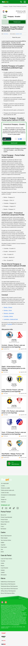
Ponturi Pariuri (4, 519)
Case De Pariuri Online (6, 558)
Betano (2, 565)
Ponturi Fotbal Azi (5, 521)
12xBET (3, 572)
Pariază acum (17, 21)
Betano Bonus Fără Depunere (8, 584)
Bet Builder (3, 528)
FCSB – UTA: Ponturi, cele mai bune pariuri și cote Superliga (13, 412)
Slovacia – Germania (9, 313)
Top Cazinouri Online (6, 540)
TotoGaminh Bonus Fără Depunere (9, 586)
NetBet (2, 542)
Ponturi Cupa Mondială (6, 517)
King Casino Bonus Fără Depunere (9, 588)
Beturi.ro (2, 605)
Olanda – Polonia (8, 307)
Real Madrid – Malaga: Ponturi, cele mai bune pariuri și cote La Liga (13, 454)
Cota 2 (2, 526)
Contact (3, 497)
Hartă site (3, 501)
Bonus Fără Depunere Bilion (8, 593)
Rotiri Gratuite (4, 538)
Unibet (2, 563)
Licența (3, 485)
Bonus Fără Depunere (6, 535)
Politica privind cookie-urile (7, 490)
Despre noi (3, 499)
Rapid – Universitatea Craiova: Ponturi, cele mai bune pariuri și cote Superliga (13, 368)
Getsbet (3, 570)
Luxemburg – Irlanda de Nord (11, 319)
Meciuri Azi (3, 515)
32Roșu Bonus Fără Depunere (8, 591)
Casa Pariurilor (4, 567)
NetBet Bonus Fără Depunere (8, 581)
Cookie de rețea (5, 492)
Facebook (9, 324)
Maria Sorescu (6, 33)
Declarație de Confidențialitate (8, 495)
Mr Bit (2, 551)
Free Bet (3, 561)
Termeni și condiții (5, 488)
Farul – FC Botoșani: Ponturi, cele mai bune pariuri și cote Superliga (14, 433)
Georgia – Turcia (8, 310)
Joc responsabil (5, 483)
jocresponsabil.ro (16, 624)
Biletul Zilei (3, 524)
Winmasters (4, 574)
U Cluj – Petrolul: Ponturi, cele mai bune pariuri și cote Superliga (12, 390)
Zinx (2, 549)
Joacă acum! (14, 143)
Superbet (3, 544)
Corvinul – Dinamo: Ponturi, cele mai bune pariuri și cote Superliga (13, 346)
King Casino (4, 547)
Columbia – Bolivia (8, 316)
